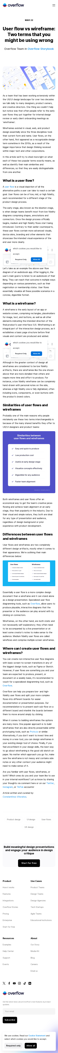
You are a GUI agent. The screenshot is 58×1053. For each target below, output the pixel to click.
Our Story (35, 945)
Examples (7, 945)
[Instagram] (19, 983)
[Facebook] (9, 983)
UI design (31, 819)
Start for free (9, 927)
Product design (14, 819)
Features (7, 894)
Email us (34, 971)
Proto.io (34, 731)
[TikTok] (24, 983)
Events (6, 964)
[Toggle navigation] (53, 5)
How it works (8, 887)
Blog (33, 958)
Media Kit (35, 951)
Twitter (50, 783)
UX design (29, 827)
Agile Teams (36, 914)
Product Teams (37, 887)
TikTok (20, 787)
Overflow (35, 603)
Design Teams (37, 894)
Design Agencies (38, 901)
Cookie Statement (37, 1036)
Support (6, 958)
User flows (46, 819)
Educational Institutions (41, 920)
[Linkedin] (29, 983)
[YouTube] (14, 983)
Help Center (8, 951)
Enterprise (7, 920)
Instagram (8, 787)
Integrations (8, 901)
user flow (9, 186)
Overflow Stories (10, 907)
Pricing (6, 914)
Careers (34, 964)
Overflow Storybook (41, 48)
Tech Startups (37, 907)
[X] (4, 983)
